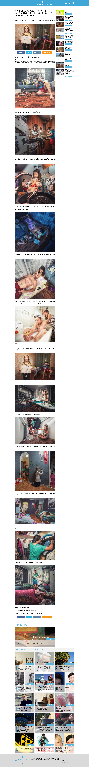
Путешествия (65, 762)
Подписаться (69, 3)
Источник (16, 620)
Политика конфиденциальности (39, 763)
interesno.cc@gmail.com (22, 764)
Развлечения (65, 755)
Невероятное (65, 760)
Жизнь (63, 758)
